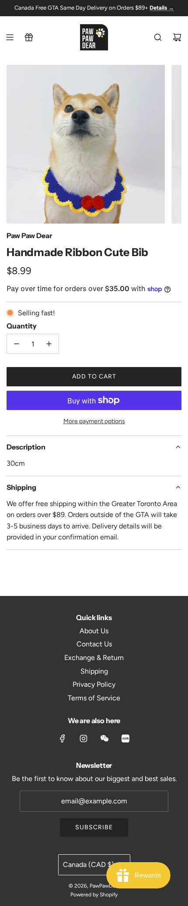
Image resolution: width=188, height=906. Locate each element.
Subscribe (94, 827)
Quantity (22, 325)
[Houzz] (125, 738)
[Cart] (177, 37)
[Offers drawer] (28, 37)
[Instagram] (83, 738)
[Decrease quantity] (16, 343)
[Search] (157, 37)
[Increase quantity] (49, 343)
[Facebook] (62, 738)
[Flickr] (104, 738)
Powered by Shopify (94, 895)
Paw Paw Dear (29, 235)
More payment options (94, 421)
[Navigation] (9, 37)
